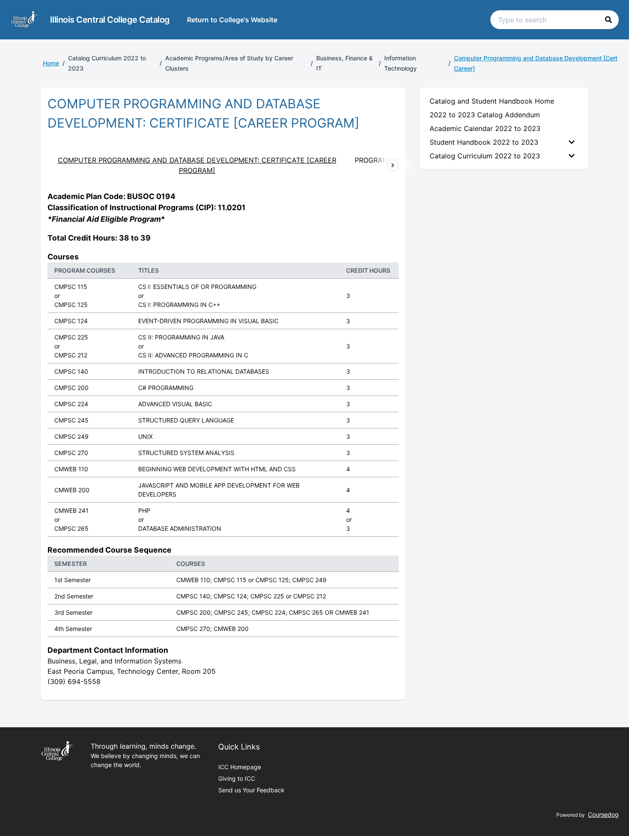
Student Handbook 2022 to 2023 (484, 142)
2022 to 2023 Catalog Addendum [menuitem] (485, 114)
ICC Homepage (239, 767)
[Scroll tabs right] (393, 165)
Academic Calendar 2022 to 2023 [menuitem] (485, 128)
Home (51, 63)
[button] (608, 20)
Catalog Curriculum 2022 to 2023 (485, 156)
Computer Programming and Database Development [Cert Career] (535, 63)
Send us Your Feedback (251, 790)
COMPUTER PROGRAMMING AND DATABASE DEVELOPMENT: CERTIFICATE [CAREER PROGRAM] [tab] (197, 165)
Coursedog (603, 814)
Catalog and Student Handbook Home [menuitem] (492, 101)
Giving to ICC (236, 778)
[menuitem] (504, 142)
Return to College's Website (232, 19)
